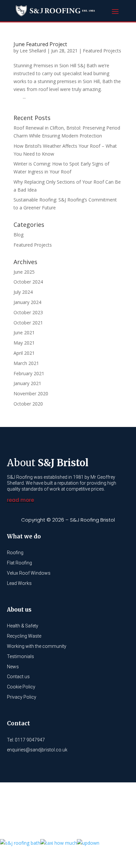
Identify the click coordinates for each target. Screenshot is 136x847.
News (13, 666)
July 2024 (23, 292)
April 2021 (24, 353)
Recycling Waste (24, 636)
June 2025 (24, 272)
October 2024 (28, 282)
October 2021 (28, 322)
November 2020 (31, 393)
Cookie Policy (21, 686)
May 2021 (24, 343)
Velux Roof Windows (29, 573)
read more (20, 500)
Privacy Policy (21, 697)
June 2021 (24, 332)
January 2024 (27, 302)
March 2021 (26, 363)
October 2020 (28, 404)
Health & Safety (22, 625)
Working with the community (36, 646)
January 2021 (27, 383)
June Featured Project (40, 44)
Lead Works (19, 583)
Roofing (15, 552)
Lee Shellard (33, 50)
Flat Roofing (19, 562)
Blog (18, 234)
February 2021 (29, 373)
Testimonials (20, 656)
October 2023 (28, 312)
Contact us (18, 676)
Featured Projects (102, 50)
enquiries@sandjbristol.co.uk (37, 749)
